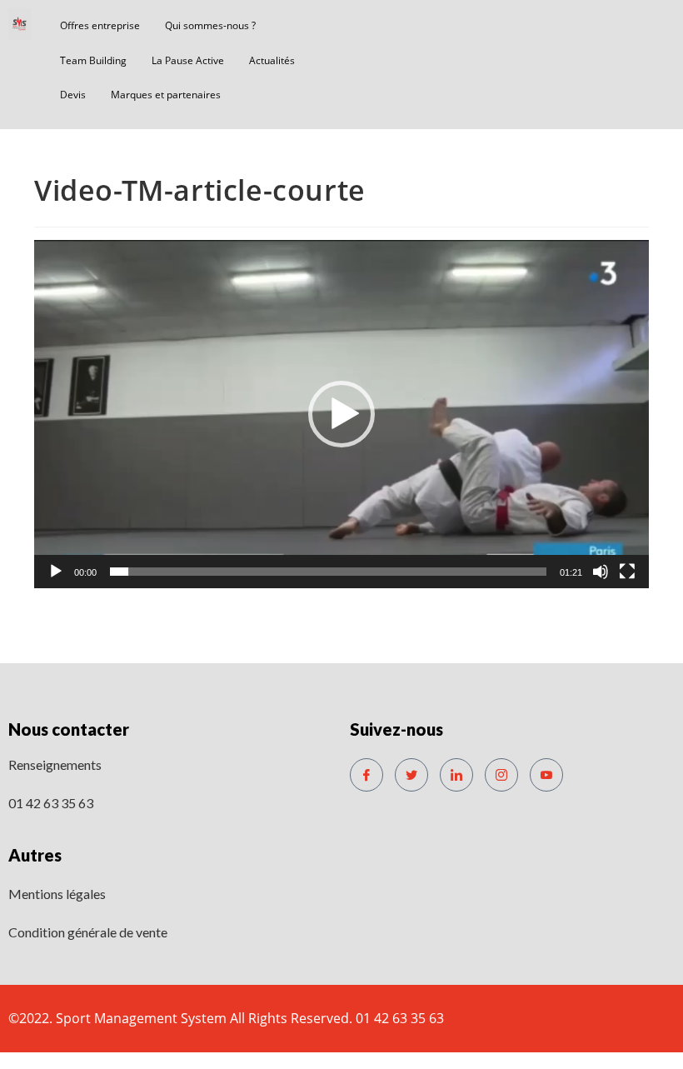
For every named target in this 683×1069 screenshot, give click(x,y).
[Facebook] (366, 775)
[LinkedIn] (456, 775)
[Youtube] (546, 775)
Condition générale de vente (87, 932)
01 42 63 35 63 (50, 803)
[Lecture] (55, 571)
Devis (73, 94)
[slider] (328, 571)
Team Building (93, 60)
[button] (341, 414)
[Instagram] (501, 775)
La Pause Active (188, 60)
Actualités (272, 60)
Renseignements (55, 764)
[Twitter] (411, 775)
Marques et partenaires (166, 94)
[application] (341, 414)
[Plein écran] (627, 571)
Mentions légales (57, 894)
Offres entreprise (100, 25)
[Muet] (600, 571)
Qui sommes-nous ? (210, 25)
